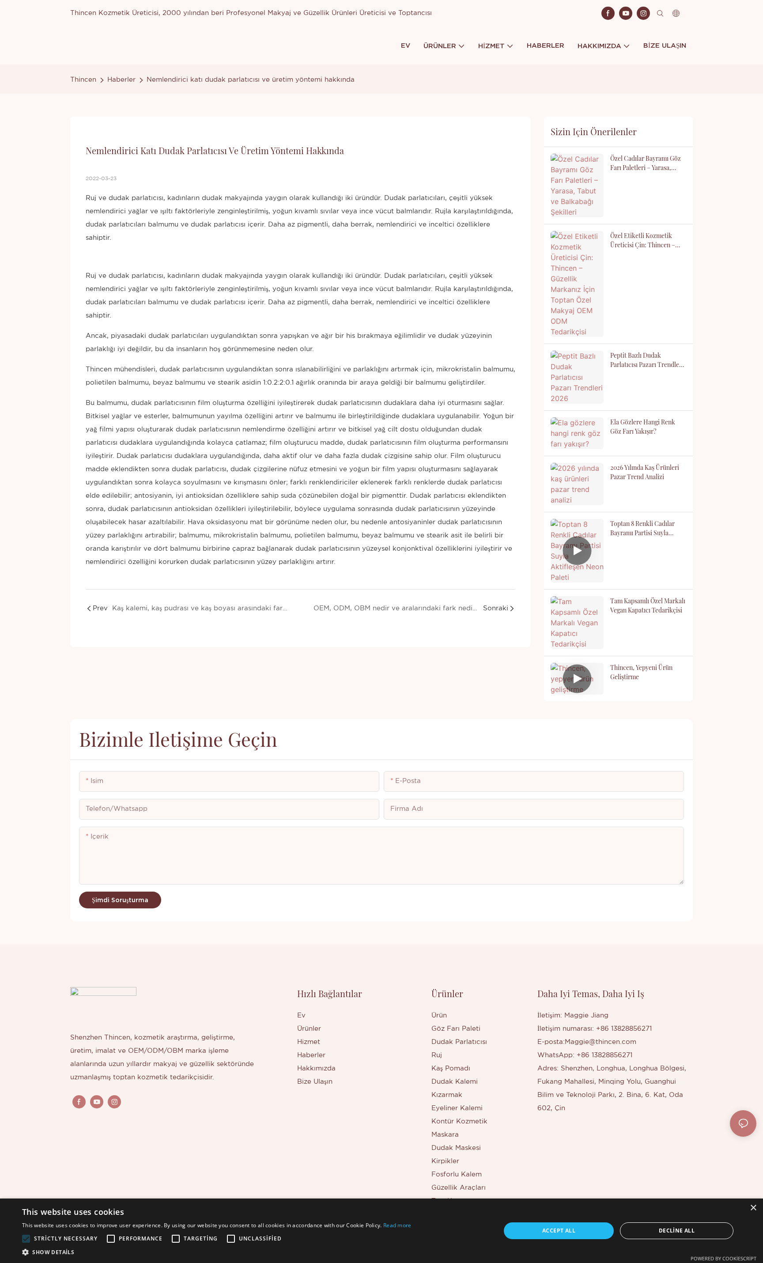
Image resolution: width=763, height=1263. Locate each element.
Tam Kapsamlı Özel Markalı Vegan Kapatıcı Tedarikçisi (647, 605)
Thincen (83, 80)
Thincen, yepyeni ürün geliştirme (641, 672)
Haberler (121, 80)
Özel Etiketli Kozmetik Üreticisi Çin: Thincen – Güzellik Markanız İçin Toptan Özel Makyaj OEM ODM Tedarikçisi (645, 240)
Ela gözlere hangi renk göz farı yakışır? (642, 426)
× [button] (753, 1208)
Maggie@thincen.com (600, 1042)
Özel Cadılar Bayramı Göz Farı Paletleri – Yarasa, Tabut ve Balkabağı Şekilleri (645, 163)
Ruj (91, 276)
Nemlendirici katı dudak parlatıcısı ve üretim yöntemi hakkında (251, 80)
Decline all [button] (677, 1230)
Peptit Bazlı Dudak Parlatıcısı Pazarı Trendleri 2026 (647, 360)
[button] (26, 1239)
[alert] (381, 1231)
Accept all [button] (558, 1230)
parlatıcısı (486, 482)
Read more (397, 1225)
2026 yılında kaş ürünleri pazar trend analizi (644, 472)
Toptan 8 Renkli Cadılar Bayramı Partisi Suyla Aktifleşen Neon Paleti (642, 528)
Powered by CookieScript (723, 1258)
